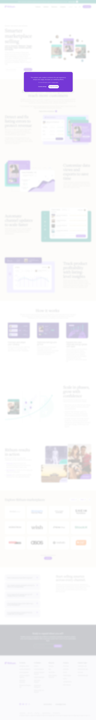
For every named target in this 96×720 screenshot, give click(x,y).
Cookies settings (42, 86)
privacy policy (55, 82)
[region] (48, 82)
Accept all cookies (53, 86)
